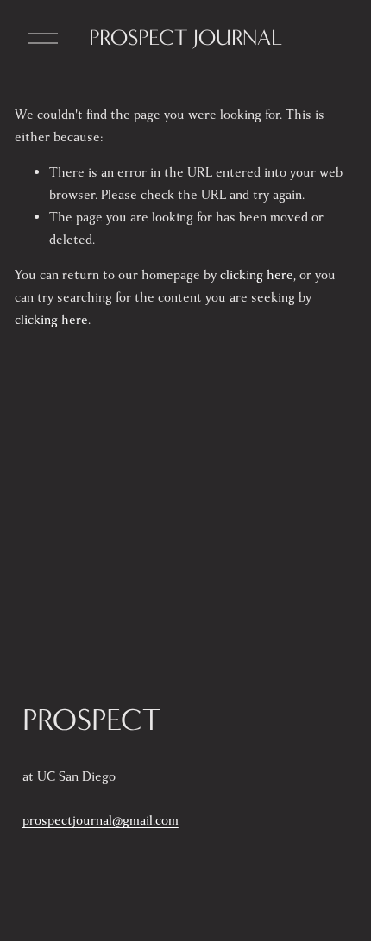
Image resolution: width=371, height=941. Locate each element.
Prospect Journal (185, 38)
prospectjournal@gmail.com (100, 820)
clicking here (256, 275)
